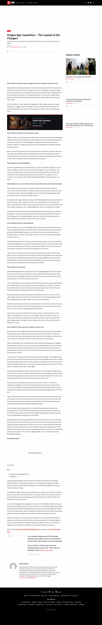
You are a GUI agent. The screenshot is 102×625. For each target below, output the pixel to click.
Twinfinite (33, 602)
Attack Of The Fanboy (49, 602)
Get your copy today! (46, 550)
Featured (22, 2)
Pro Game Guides (25, 602)
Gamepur (40, 602)
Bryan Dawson (15, 47)
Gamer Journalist (22, 604)
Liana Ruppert (69, 103)
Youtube (59, 592)
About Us (36, 1)
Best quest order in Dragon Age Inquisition (78, 77)
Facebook (44, 592)
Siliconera (58, 602)
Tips (26, 2)
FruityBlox (66, 604)
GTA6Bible (81, 604)
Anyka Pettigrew (70, 78)
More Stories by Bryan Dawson (28, 577)
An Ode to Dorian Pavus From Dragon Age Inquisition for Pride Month (78, 100)
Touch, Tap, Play (58, 604)
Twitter (52, 592)
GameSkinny (31, 604)
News (18, 2)
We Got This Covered (68, 602)
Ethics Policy (44, 595)
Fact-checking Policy (54, 595)
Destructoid (78, 602)
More (36, 3)
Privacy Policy (74, 595)
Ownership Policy (65, 595)
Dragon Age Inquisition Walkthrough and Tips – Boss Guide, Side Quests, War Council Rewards (80, 124)
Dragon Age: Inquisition (34, 554)
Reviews (30, 2)
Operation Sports (40, 604)
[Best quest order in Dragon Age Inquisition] (81, 66)
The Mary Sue (49, 604)
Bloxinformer (73, 604)
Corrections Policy (35, 595)
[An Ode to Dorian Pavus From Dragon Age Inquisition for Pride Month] (81, 89)
